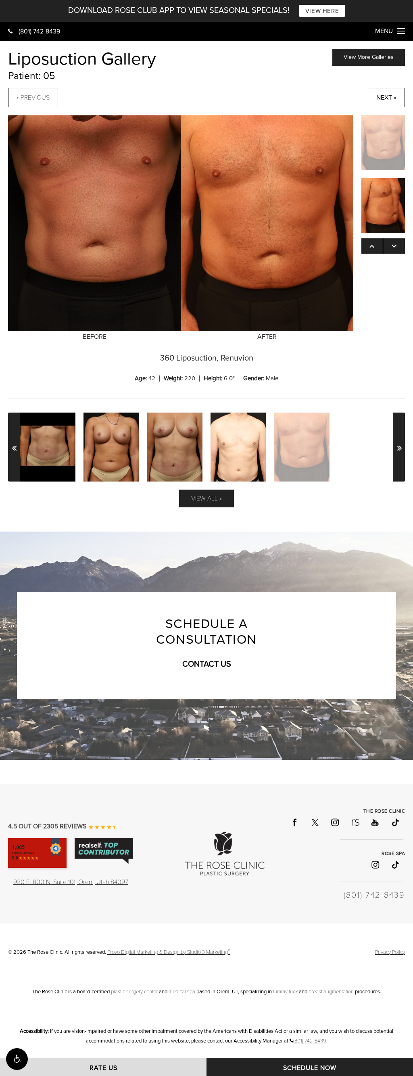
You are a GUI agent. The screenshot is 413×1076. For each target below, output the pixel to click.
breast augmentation (331, 991)
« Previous (33, 98)
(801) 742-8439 (39, 31)
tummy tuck (285, 991)
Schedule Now (309, 1068)
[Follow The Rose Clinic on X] (314, 822)
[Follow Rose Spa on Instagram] (374, 864)
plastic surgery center (134, 991)
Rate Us (103, 1068)
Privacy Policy (390, 952)
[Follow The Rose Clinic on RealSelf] (355, 822)
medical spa (182, 991)
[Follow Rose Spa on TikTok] (395, 864)
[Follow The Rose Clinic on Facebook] (294, 822)
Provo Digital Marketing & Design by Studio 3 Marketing (168, 952)
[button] (17, 1059)
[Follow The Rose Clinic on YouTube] (374, 822)
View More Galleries (369, 57)
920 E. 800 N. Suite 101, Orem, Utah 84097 (70, 882)
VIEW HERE (322, 11)
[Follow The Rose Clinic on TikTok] (395, 822)
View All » (206, 498)
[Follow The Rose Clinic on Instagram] (334, 822)
